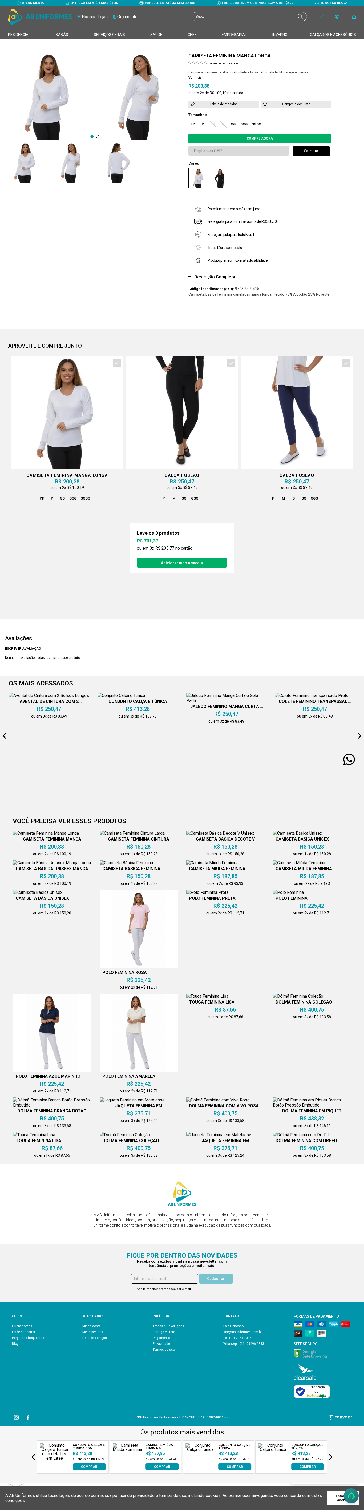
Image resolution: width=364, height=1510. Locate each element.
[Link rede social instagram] (17, 1417)
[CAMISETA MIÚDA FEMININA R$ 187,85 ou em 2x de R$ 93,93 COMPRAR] (127, 1468)
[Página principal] (40, 17)
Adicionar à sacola (182, 563)
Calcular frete (311, 151)
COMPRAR (89, 1466)
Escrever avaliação (23, 649)
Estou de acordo (343, 1498)
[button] (25, 162)
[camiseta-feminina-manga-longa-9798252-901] (220, 178)
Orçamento (127, 16)
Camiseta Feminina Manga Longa (67, 475)
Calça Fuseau (182, 475)
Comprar (259, 138)
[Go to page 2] (97, 136)
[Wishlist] (322, 17)
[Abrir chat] (351, 1495)
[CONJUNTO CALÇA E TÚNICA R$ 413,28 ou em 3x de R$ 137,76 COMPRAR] (200, 1468)
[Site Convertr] (297, 1417)
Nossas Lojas (95, 16)
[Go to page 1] (92, 136)
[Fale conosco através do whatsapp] (349, 759)
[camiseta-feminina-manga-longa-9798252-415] (198, 178)
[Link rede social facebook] (28, 1417)
